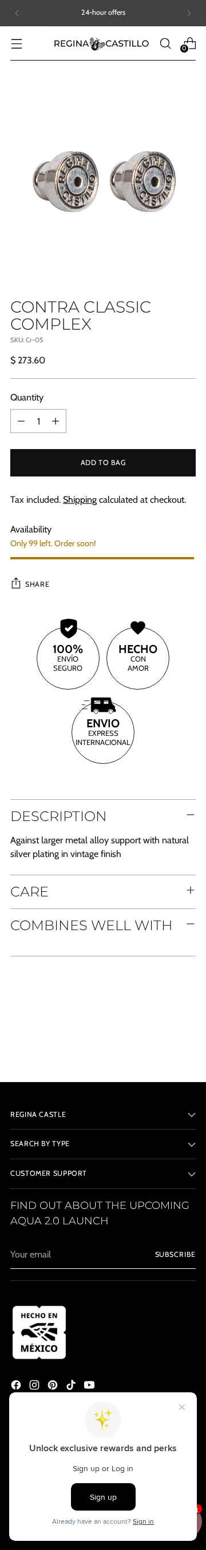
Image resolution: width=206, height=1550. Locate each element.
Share (37, 584)
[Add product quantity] (55, 421)
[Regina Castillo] (101, 43)
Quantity (26, 397)
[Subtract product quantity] (21, 421)
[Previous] (17, 13)
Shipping (80, 499)
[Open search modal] (165, 43)
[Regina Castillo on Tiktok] (72, 1386)
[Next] (188, 13)
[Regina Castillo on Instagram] (35, 1386)
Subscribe (175, 1254)
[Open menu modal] (16, 43)
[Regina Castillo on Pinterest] (54, 1386)
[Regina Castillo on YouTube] (90, 1386)
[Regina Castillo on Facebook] (17, 1386)
